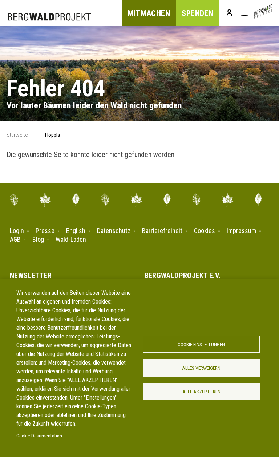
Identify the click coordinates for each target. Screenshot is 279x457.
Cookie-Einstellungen (201, 344)
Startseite (17, 135)
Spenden (197, 13)
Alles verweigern (201, 368)
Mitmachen (149, 13)
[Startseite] (263, 13)
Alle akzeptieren (201, 391)
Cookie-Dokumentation (39, 435)
